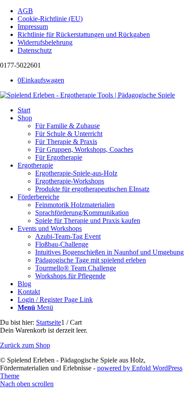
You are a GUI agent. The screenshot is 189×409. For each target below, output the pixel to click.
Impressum (33, 26)
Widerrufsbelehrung (45, 42)
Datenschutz (35, 50)
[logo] (87, 95)
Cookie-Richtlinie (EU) (50, 18)
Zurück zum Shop (25, 345)
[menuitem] (103, 11)
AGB (25, 10)
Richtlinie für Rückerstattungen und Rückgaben (84, 34)
